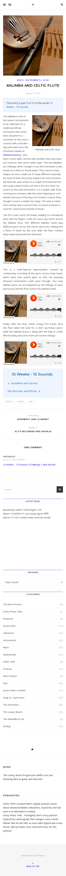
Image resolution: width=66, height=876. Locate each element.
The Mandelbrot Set (13, 719)
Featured (8, 618)
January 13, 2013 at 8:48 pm (14, 460)
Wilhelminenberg (12, 154)
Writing (7, 726)
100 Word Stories (12, 604)
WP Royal (40, 855)
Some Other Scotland (14, 690)
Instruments (33, 80)
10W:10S (8, 401)
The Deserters (11, 704)
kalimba (20, 401)
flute (31, 401)
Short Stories (10, 676)
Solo (46, 80)
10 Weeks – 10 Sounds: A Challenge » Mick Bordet (29, 464)
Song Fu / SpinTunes (13, 697)
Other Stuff (9, 661)
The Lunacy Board (12, 711)
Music (20, 80)
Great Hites (9, 625)
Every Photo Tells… (13, 611)
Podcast (7, 668)
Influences (8, 632)
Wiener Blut (9, 822)
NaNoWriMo (9, 654)
